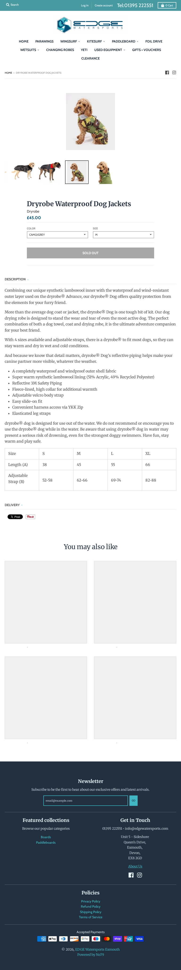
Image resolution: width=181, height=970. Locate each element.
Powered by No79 (90, 955)
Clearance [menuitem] (90, 58)
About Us (135, 866)
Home (8, 72)
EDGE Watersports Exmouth (97, 949)
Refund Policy (90, 906)
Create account (104, 5)
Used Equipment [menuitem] (108, 50)
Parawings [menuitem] (44, 41)
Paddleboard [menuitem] (123, 41)
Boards (46, 837)
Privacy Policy (90, 901)
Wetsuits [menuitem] (28, 50)
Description (15, 279)
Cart (169, 5)
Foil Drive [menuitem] (153, 41)
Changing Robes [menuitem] (60, 50)
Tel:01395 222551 (135, 5)
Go (133, 800)
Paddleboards (46, 842)
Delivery (12, 505)
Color (31, 228)
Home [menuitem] (24, 41)
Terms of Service (90, 917)
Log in (85, 5)
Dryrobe (33, 211)
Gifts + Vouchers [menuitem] (146, 50)
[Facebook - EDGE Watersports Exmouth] (167, 72)
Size (95, 228)
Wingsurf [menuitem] (68, 41)
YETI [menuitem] (84, 50)
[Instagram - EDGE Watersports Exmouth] (174, 72)
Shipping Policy (90, 912)
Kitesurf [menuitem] (94, 41)
